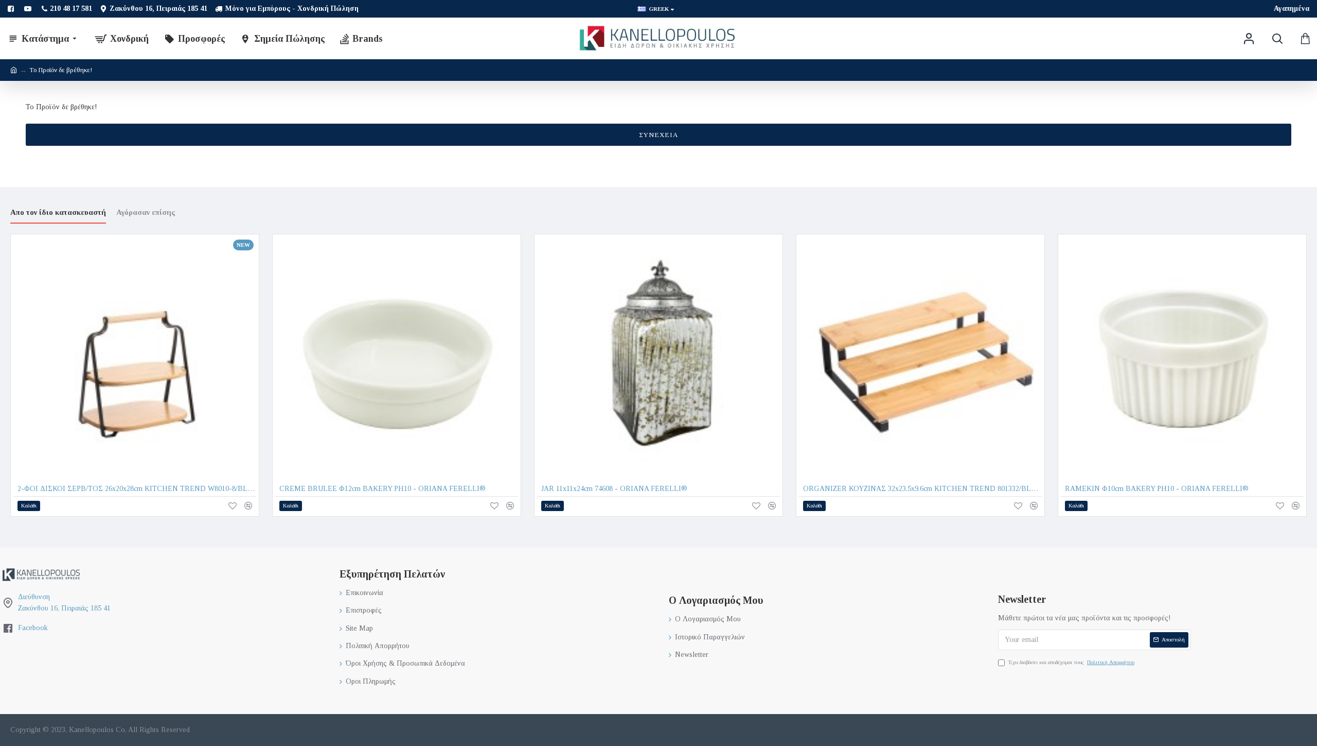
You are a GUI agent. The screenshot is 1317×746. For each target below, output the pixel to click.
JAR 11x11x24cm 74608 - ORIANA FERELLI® (614, 489)
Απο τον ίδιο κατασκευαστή (58, 212)
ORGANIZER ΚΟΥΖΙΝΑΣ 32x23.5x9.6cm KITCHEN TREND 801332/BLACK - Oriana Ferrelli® (922, 489)
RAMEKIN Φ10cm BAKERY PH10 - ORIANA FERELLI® (1157, 489)
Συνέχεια (658, 135)
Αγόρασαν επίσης (145, 212)
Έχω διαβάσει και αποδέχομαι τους (1071, 662)
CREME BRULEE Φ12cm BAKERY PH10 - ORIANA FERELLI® (382, 489)
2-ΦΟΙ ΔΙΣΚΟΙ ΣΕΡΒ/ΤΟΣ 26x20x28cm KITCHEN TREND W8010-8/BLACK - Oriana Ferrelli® (136, 489)
